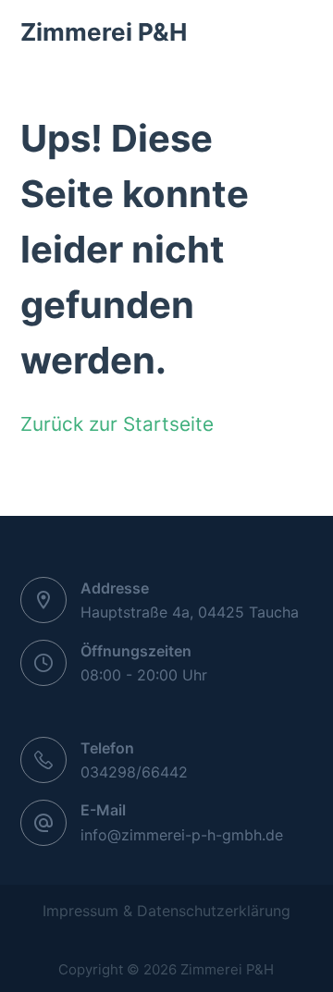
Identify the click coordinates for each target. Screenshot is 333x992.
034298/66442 (134, 772)
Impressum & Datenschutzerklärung (166, 910)
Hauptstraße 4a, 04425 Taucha (189, 612)
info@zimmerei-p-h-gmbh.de (181, 835)
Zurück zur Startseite (117, 423)
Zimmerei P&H (103, 32)
